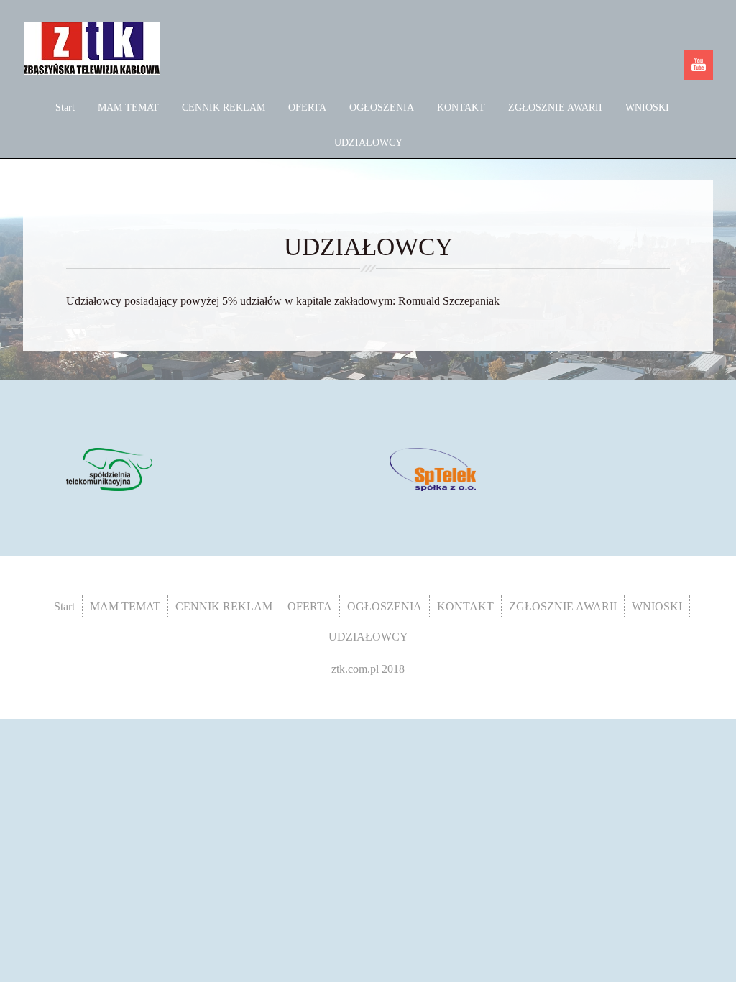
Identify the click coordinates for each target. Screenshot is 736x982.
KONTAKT (461, 107)
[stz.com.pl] (109, 468)
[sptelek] (433, 468)
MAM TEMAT (128, 107)
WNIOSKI (647, 107)
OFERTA (307, 107)
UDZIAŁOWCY (368, 142)
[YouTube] (698, 65)
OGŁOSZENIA (381, 107)
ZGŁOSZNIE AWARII (555, 107)
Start (65, 107)
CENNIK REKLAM (223, 107)
